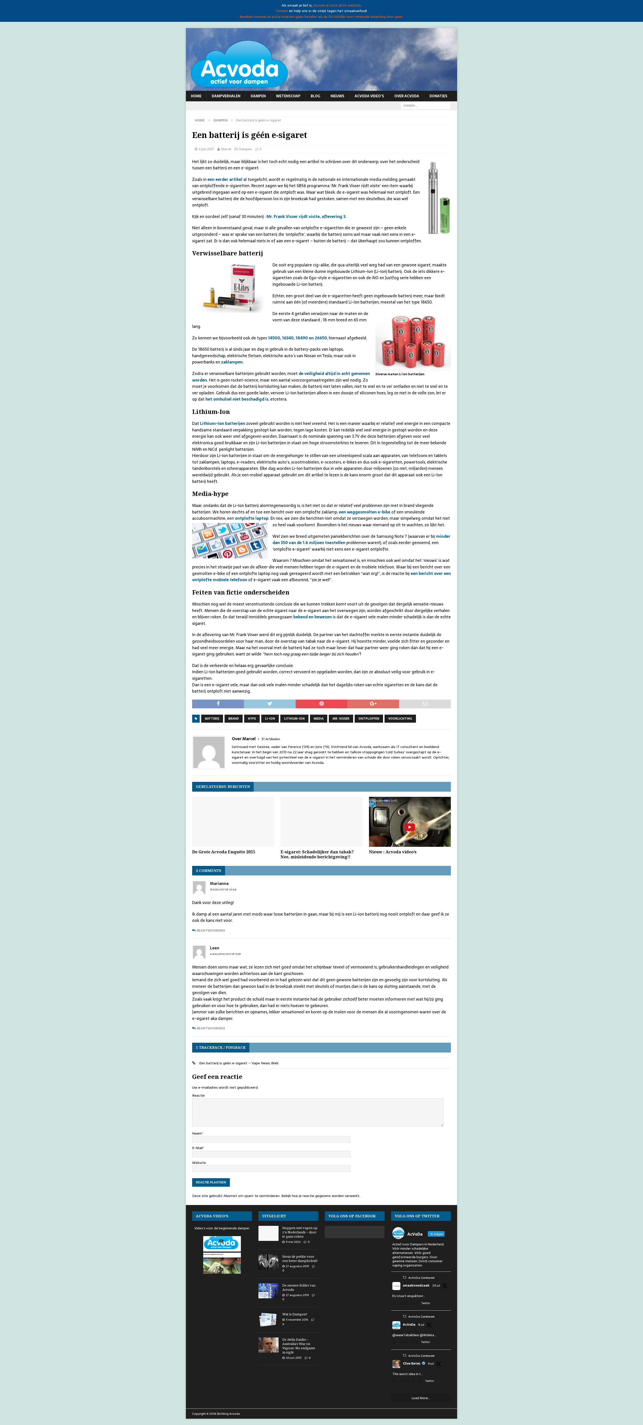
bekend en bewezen (312, 617)
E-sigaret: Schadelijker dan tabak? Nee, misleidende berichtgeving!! (317, 854)
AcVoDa (409, 1324)
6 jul (431, 1363)
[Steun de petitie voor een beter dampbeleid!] (268, 1261)
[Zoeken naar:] (426, 105)
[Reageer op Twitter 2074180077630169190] (395, 1381)
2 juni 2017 (206, 149)
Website (199, 1162)
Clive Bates (411, 1363)
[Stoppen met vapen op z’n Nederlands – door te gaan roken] (268, 1233)
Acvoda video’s (369, 96)
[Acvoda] (321, 88)
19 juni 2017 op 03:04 (223, 889)
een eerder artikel (224, 179)
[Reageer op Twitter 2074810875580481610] (395, 1342)
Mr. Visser (341, 718)
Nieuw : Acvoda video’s (392, 852)
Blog (315, 96)
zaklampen (232, 362)
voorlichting (400, 718)
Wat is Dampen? (294, 1314)
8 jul (421, 1324)
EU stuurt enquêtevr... (408, 1296)
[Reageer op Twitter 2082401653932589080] (395, 1304)
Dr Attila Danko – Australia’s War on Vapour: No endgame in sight (298, 1346)
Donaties (438, 96)
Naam (197, 1133)
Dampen (258, 96)
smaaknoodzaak (416, 1285)
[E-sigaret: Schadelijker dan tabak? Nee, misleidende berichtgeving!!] (321, 822)
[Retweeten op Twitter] (404, 1277)
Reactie (198, 1095)
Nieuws (337, 96)
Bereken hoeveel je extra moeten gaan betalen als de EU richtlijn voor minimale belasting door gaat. (321, 16)
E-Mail (197, 1148)
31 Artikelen (270, 739)
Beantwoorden (211, 930)
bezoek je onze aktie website (337, 5)
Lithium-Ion (294, 718)
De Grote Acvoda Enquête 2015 (223, 852)
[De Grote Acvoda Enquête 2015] (233, 822)
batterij (212, 718)
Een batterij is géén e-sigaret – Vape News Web (239, 1063)
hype (252, 718)
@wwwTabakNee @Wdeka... (414, 1335)
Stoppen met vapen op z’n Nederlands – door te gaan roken (299, 1232)
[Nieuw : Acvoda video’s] (410, 822)
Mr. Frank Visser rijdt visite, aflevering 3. (306, 216)
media (319, 718)
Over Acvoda (406, 96)
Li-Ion (270, 718)
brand (233, 718)
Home (196, 96)
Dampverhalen (226, 96)
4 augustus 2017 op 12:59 (225, 954)
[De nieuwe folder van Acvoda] (268, 1290)
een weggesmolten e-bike (364, 512)
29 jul (436, 1285)
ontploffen (368, 718)
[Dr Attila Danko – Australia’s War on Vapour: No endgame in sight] (268, 1345)
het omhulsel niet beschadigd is (237, 399)
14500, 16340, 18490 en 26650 (297, 338)
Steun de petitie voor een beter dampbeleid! (299, 1258)
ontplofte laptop (252, 518)
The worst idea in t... (407, 1374)
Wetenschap (288, 96)
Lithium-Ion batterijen (222, 423)
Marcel (226, 149)
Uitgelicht (274, 1216)
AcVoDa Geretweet (421, 1277)
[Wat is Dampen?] (268, 1319)
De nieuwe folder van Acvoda (298, 1287)
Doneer (282, 11)
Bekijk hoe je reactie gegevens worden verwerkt (320, 1195)
